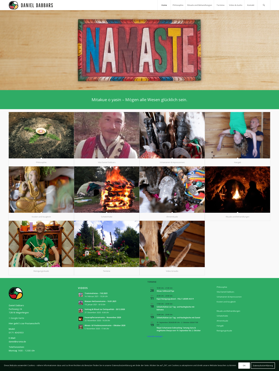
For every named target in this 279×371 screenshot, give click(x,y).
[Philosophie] (41, 135)
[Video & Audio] (172, 244)
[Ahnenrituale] (172, 189)
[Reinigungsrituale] (41, 244)
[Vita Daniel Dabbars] (106, 135)
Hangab (220, 325)
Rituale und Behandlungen (228, 311)
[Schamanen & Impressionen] (172, 135)
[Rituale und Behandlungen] (237, 189)
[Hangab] (237, 135)
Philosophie (222, 287)
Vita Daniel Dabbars (225, 291)
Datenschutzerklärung (263, 365)
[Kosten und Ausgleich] (41, 189)
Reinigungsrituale (224, 330)
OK (244, 365)
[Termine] (106, 244)
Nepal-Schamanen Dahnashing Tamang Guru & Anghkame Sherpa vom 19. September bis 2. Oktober (179, 329)
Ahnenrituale (222, 320)
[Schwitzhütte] (106, 189)
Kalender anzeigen (155, 336)
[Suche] (263, 5)
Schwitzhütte (222, 315)
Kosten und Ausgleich (226, 301)
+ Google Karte (16, 318)
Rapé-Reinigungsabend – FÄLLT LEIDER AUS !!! (175, 299)
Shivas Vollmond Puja (165, 291)
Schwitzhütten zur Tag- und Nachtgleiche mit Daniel (178, 317)
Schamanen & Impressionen (229, 296)
